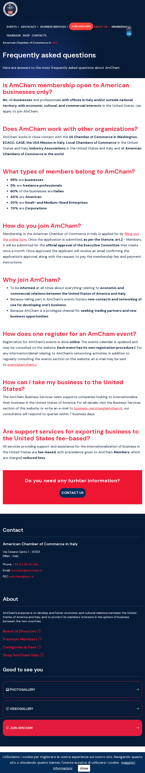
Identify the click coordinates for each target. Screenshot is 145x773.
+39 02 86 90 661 (25, 564)
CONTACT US (73, 492)
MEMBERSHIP (120, 26)
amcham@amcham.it (26, 570)
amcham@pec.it (22, 576)
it (129, 28)
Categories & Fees (20, 647)
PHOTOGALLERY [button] (22, 689)
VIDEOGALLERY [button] (21, 709)
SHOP (26, 35)
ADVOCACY (29, 26)
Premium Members (20, 639)
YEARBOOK (14, 35)
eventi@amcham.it (22, 364)
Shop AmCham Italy (21, 655)
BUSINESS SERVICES (53, 26)
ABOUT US (101, 26)
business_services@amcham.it (98, 408)
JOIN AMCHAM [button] (81, 26)
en (129, 33)
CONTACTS (39, 35)
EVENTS (12, 26)
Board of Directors (20, 631)
